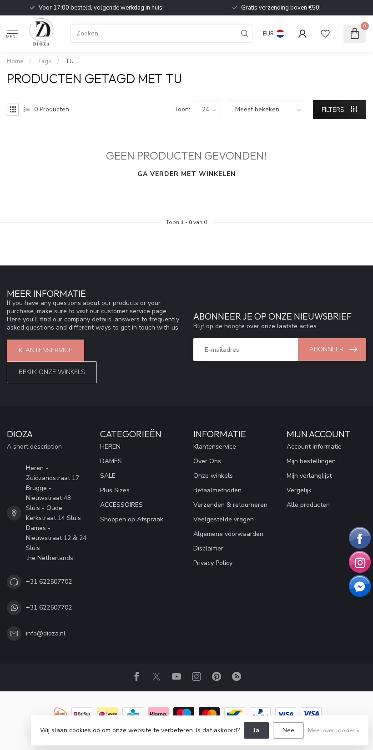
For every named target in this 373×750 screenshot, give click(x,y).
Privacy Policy (212, 563)
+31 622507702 (49, 581)
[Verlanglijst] (325, 34)
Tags (44, 61)
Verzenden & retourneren (230, 504)
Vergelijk (299, 490)
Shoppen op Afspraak (131, 519)
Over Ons (207, 461)
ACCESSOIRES (121, 504)
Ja (256, 730)
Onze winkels (213, 475)
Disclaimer (208, 548)
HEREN (110, 446)
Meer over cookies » (333, 730)
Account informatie (314, 446)
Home (15, 61)
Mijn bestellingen (311, 461)
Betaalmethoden (217, 490)
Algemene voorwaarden (228, 534)
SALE (108, 475)
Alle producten (308, 504)
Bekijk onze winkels (52, 372)
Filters (334, 109)
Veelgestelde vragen (223, 519)
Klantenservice (45, 350)
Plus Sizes (115, 490)
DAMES (111, 461)
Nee (288, 730)
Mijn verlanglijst (309, 475)
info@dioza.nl (46, 633)
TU (69, 61)
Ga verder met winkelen (186, 174)
